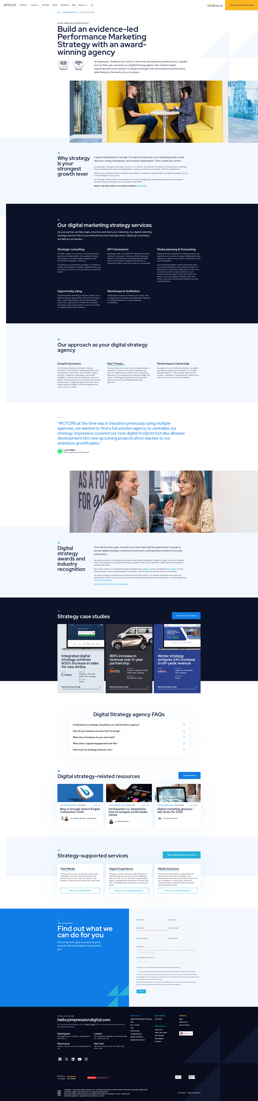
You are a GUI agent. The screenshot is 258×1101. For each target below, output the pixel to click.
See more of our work (186, 615)
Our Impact (159, 1039)
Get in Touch (90, 1024)
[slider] (71, 1076)
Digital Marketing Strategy (141, 1019)
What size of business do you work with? (94, 737)
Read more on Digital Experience (129, 890)
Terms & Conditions (194, 1093)
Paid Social (135, 1031)
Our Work (45, 5)
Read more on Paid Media (80, 890)
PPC (132, 1028)
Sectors (34, 5)
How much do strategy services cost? (92, 749)
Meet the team (161, 1033)
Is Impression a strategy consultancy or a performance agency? (106, 724)
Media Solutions (168, 869)
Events (55, 5)
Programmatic (136, 1034)
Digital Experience (121, 869)
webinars (145, 569)
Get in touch (241, 5)
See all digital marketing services (181, 855)
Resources (65, 5)
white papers (171, 569)
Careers (158, 1041)
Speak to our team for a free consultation (111, 584)
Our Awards (159, 1035)
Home (59, 12)
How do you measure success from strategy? (96, 731)
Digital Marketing (68, 805)
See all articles (189, 775)
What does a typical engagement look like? (95, 743)
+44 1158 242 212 (215, 6)
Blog (73, 5)
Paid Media (67, 869)
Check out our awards (103, 580)
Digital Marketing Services (70, 12)
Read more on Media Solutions (178, 890)
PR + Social (135, 1025)
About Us (82, 5)
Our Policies (182, 1093)
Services (23, 5)
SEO (132, 1022)
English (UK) (187, 1033)
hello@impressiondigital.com (83, 1019)
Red (115, 364)
